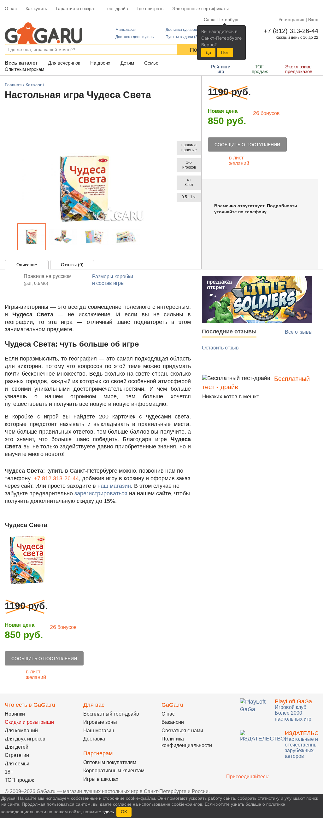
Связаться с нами (182, 730)
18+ (9, 772)
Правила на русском (48, 280)
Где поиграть (150, 8)
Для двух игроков (25, 738)
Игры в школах (100, 779)
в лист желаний (239, 160)
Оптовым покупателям (109, 762)
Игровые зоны (100, 722)
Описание (26, 264)
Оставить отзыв (220, 347)
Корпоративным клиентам (113, 770)
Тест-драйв (116, 8)
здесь (108, 811)
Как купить (36, 8)
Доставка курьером (183, 29)
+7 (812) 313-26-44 (289, 30)
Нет (225, 52)
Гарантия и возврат (76, 8)
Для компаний (21, 730)
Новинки (15, 714)
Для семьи (17, 763)
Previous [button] (12, 238)
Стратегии (17, 755)
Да (208, 52)
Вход (313, 19)
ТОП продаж (260, 69)
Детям (127, 63)
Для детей (16, 747)
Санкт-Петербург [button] (221, 19)
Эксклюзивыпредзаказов (299, 69)
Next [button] (146, 238)
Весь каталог (21, 63)
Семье (151, 63)
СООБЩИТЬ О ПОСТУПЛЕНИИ (247, 144)
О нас (11, 8)
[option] (31, 236)
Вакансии (173, 722)
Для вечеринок (64, 63)
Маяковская (126, 29)
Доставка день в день (134, 37)
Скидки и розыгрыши (29, 722)
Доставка (94, 738)
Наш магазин (98, 730)
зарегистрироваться (100, 493)
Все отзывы (299, 332)
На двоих (100, 63)
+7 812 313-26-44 (56, 478)
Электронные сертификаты (200, 8)
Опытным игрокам (24, 69)
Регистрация (291, 19)
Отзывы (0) (72, 264)
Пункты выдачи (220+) (185, 37)
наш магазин (114, 486)
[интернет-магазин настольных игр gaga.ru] (43, 32)
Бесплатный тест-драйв (111, 714)
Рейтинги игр (220, 69)
